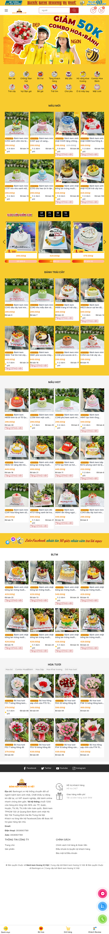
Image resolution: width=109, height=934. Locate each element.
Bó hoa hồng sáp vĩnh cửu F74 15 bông (91, 746)
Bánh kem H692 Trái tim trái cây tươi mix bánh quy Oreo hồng (16, 353)
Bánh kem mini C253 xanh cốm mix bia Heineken (16, 139)
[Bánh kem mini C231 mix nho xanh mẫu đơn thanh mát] (17, 171)
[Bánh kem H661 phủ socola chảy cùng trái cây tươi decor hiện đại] (42, 338)
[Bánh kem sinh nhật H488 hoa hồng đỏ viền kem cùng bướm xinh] (92, 123)
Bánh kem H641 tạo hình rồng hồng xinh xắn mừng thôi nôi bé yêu (90, 416)
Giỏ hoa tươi (71, 669)
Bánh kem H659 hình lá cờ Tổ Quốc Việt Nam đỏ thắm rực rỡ (17, 416)
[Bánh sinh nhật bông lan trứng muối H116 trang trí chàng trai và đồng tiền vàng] (67, 620)
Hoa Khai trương (54, 669)
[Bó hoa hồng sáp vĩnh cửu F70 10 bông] (42, 686)
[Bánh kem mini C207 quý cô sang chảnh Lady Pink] (42, 123)
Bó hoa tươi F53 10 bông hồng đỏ (40, 746)
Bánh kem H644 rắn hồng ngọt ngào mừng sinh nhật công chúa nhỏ (65, 511)
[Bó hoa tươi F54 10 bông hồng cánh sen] (67, 730)
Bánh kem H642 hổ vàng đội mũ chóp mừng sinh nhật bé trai (16, 463)
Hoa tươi (54, 664)
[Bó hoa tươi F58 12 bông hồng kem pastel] (92, 686)
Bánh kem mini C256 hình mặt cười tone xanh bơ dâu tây (41, 416)
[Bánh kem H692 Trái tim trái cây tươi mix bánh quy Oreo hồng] (17, 338)
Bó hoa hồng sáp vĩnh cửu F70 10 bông (40, 702)
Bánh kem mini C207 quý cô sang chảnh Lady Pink (41, 139)
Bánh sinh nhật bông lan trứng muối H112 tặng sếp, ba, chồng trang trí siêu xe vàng (67, 187)
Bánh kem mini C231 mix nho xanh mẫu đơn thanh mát (16, 187)
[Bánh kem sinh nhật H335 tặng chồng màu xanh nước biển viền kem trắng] (67, 123)
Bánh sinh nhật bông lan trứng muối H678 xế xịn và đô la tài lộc (67, 588)
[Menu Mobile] (6, 10)
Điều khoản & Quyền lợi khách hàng (73, 849)
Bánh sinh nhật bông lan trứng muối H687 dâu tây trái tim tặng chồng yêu (16, 636)
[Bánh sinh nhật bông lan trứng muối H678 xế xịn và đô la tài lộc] (67, 572)
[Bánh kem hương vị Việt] (54, 3)
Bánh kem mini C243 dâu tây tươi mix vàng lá (16, 306)
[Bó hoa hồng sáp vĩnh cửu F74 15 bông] (92, 730)
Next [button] (105, 242)
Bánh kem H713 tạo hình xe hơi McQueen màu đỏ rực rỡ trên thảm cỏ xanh (66, 463)
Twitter (47, 768)
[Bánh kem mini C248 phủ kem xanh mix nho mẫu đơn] (67, 400)
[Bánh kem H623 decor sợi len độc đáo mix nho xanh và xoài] (92, 290)
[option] (54, 39)
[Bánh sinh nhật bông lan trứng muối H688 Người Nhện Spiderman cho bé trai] (42, 572)
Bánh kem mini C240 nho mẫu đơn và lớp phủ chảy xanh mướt (41, 306)
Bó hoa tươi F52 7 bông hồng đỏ (15, 746)
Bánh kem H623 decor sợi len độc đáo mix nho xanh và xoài (91, 306)
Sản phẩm (9, 849)
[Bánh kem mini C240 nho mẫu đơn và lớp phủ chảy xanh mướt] (42, 290)
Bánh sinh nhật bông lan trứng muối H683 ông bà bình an (92, 588)
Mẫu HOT (54, 382)
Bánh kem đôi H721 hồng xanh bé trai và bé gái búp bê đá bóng (41, 511)
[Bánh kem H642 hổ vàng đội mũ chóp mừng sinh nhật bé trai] (17, 447)
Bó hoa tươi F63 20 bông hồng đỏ (65, 701)
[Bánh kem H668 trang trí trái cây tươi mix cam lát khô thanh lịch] (67, 290)
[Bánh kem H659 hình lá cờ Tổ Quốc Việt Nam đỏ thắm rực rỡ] (17, 400)
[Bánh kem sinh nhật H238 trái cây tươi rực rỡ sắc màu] (92, 171)
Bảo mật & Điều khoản (66, 853)
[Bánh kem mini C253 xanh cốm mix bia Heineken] (17, 123)
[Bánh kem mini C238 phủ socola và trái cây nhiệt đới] (67, 338)
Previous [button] (4, 242)
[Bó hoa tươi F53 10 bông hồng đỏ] (42, 730)
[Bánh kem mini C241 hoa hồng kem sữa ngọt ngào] (17, 495)
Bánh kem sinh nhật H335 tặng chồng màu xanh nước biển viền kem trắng (66, 139)
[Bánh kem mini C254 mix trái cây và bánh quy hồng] (92, 338)
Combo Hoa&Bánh (24, 669)
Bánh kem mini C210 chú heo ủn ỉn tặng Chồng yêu (42, 187)
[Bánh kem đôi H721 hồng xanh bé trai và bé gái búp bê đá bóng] (42, 495)
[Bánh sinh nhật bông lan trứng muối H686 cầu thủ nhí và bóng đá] (92, 620)
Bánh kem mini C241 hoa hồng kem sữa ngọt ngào (16, 511)
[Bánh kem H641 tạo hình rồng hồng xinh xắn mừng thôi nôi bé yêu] (92, 400)
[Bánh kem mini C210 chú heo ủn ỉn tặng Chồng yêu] (42, 171)
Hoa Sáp (40, 669)
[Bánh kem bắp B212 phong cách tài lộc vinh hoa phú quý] (92, 447)
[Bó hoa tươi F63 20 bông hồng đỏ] (67, 686)
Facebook (31, 768)
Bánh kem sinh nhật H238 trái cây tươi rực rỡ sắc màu (92, 187)
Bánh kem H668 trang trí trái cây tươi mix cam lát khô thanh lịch (65, 306)
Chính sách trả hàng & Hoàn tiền (71, 845)
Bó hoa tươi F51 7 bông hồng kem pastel (15, 702)
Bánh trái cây (54, 272)
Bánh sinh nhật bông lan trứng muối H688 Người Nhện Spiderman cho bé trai (42, 588)
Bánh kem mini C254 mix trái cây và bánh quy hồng (92, 353)
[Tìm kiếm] (74, 10)
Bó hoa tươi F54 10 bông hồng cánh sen (66, 746)
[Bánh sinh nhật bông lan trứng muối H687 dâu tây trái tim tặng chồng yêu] (17, 620)
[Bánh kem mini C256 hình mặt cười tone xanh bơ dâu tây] (42, 400)
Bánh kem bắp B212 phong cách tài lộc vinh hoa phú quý (91, 463)
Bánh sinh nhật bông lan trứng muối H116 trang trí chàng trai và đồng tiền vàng (67, 636)
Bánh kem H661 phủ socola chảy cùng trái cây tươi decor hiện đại (41, 353)
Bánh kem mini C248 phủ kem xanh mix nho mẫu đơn (66, 416)
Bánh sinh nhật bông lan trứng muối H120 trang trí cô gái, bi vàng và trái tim (42, 636)
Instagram (80, 768)
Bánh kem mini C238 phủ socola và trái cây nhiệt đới (66, 353)
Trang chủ (9, 845)
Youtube (63, 768)
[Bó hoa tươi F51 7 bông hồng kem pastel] (17, 686)
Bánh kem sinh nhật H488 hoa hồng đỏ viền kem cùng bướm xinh (92, 139)
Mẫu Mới (55, 105)
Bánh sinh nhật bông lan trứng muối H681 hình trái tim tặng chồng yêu (42, 463)
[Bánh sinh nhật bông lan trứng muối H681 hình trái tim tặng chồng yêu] (42, 447)
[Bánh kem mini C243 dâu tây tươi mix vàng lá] (17, 290)
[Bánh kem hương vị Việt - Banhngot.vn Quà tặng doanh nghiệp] (19, 11)
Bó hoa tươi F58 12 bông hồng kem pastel (91, 702)
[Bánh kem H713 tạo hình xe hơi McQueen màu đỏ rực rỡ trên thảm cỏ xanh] (67, 447)
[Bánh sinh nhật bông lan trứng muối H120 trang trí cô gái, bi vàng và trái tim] (42, 620)
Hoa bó (9, 669)
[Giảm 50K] (54, 39)
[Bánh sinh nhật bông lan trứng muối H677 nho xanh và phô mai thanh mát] (17, 572)
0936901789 (22, 830)
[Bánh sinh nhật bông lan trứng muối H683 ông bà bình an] (92, 572)
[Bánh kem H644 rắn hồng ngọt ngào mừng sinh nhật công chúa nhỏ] (67, 495)
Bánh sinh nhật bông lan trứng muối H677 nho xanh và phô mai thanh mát (16, 588)
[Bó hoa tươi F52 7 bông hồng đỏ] (17, 730)
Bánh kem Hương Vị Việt (74, 865)
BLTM (54, 554)
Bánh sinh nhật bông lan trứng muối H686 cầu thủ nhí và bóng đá (92, 636)
